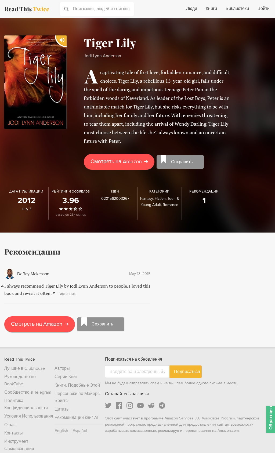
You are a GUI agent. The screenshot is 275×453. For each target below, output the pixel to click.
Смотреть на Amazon (120, 161)
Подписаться (187, 371)
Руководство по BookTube (20, 380)
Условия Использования (28, 416)
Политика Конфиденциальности (26, 404)
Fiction (160, 198)
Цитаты (62, 409)
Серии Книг (66, 376)
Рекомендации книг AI (76, 417)
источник (67, 293)
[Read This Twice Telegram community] (162, 405)
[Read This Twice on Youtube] (140, 405)
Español (80, 430)
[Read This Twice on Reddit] (151, 405)
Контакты (13, 433)
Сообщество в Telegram (27, 392)
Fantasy (146, 198)
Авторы (62, 368)
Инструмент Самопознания (19, 445)
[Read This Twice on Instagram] (129, 405)
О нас (10, 424)
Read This (26, 9)
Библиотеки (237, 8)
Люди (191, 8)
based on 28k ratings (71, 215)
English (61, 430)
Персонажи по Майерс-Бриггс (78, 397)
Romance (170, 204)
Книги (211, 8)
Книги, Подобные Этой (77, 385)
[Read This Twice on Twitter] (108, 405)
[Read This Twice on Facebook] (119, 405)
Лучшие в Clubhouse (24, 368)
